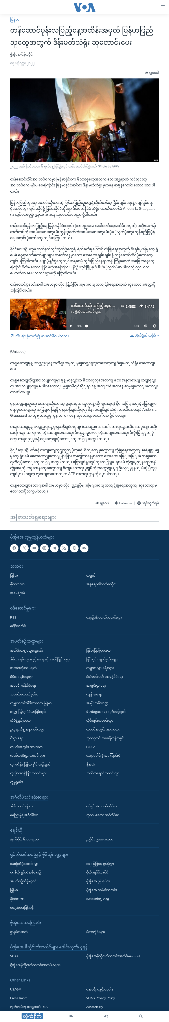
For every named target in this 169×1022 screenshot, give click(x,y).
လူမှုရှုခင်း (16, 782)
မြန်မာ (14, 19)
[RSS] (64, 548)
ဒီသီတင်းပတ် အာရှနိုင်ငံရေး (104, 676)
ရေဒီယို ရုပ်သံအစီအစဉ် (25, 872)
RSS (13, 617)
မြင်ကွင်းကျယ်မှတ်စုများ (102, 659)
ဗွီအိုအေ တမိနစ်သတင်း (101, 890)
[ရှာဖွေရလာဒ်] (140, 1016)
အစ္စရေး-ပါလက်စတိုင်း (101, 584)
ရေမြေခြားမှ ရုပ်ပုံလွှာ (100, 863)
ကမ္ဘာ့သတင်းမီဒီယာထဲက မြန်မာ (30, 703)
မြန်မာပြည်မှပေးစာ (98, 650)
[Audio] (106, 1016)
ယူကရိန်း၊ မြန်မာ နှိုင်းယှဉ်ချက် (30, 764)
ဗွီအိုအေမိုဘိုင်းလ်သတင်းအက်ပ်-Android (113, 956)
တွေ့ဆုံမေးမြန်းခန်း (22, 907)
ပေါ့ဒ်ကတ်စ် (18, 626)
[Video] (71, 1016)
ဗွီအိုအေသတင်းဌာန (88, 311)
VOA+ (14, 956)
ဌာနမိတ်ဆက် (19, 932)
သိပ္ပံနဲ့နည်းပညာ (20, 720)
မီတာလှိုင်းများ (95, 932)
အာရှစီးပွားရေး (96, 685)
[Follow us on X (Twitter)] (24, 548)
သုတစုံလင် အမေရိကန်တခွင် (105, 738)
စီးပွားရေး (16, 738)
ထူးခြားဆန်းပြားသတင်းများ (28, 773)
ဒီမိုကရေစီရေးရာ (21, 676)
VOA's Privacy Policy (100, 998)
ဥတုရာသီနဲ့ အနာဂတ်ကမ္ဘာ (27, 729)
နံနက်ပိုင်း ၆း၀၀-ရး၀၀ (24, 839)
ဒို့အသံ (90, 764)
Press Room (18, 998)
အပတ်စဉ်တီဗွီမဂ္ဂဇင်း (24, 881)
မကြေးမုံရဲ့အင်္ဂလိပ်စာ (24, 815)
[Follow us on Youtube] (34, 548)
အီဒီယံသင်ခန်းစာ (21, 806)
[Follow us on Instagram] (44, 548)
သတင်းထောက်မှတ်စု (24, 694)
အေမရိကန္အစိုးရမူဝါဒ (99, 989)
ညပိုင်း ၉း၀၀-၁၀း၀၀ (99, 839)
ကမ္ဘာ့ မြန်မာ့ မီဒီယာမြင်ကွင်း (28, 712)
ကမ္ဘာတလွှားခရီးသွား (100, 668)
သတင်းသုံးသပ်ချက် (23, 668)
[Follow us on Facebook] (14, 548)
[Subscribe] (84, 548)
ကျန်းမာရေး (94, 694)
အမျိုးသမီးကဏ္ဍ (97, 703)
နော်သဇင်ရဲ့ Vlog (97, 899)
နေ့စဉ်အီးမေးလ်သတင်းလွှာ (104, 617)
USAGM (15, 989)
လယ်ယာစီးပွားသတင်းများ (27, 755)
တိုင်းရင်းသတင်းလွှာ (99, 720)
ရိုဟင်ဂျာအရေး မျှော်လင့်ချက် (106, 712)
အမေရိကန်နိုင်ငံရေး (23, 685)
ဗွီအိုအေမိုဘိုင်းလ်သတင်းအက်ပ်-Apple (35, 965)
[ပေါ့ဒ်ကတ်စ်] (74, 548)
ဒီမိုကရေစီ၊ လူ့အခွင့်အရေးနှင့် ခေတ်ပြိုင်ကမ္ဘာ (40, 659)
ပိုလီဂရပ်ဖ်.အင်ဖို (97, 872)
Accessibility (94, 1007)
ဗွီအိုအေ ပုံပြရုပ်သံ (98, 881)
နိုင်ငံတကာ (17, 584)
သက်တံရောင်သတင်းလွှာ (102, 773)
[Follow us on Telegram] (54, 548)
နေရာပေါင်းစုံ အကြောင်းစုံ (103, 755)
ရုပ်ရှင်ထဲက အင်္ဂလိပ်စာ (101, 806)
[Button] (152, 73)
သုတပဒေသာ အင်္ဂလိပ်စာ (102, 815)
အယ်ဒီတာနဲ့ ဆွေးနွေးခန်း (26, 650)
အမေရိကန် (17, 593)
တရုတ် (91, 575)
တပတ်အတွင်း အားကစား (27, 747)
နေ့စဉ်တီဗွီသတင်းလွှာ (24, 863)
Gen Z (90, 747)
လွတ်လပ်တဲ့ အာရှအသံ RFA (29, 1007)
